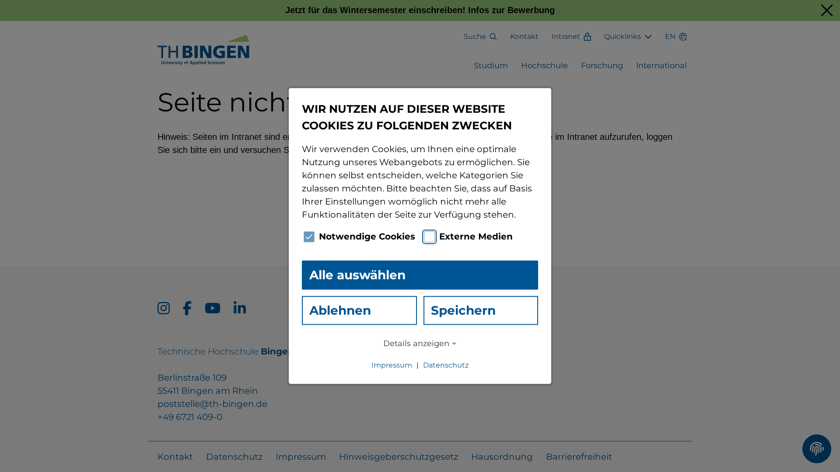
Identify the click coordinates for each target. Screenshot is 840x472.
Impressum (391, 365)
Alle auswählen (357, 274)
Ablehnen (340, 310)
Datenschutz (446, 365)
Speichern (463, 310)
